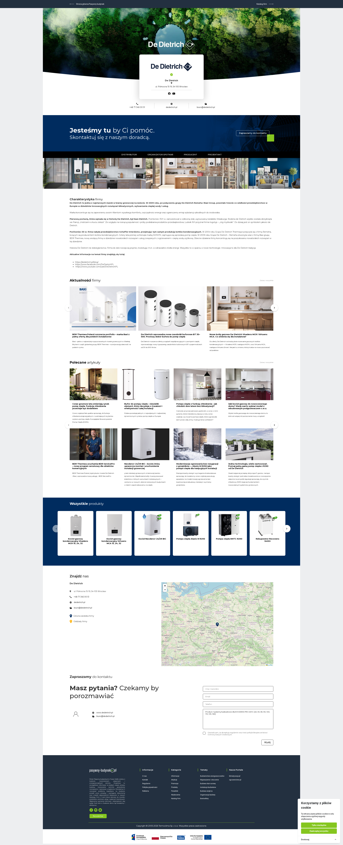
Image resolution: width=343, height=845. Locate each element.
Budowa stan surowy (208, 783)
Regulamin (146, 783)
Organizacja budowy (207, 795)
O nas (144, 776)
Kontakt (145, 780)
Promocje (174, 783)
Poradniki (174, 791)
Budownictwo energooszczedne (212, 776)
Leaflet (270, 665)
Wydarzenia (175, 795)
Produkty (174, 787)
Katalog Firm (175, 798)
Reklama (145, 791)
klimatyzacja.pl (234, 776)
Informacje (175, 776)
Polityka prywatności (149, 787)
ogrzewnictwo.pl (235, 780)
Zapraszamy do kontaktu (252, 133)
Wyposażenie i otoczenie (209, 780)
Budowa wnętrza (206, 791)
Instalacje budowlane (208, 787)
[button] (217, 625)
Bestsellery (204, 798)
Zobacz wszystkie (266, 280)
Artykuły (174, 780)
